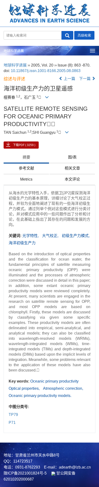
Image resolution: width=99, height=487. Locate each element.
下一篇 (85, 79)
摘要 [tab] (26, 157)
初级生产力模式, (76, 236)
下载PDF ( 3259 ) (24, 145)
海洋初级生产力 (22, 243)
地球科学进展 (14, 51)
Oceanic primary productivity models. (40, 396)
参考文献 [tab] (26, 168)
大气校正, (50, 236)
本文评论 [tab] (72, 179)
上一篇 (69, 79)
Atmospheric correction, (63, 388)
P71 (12, 422)
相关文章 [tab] (72, 168)
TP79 (13, 415)
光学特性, (31, 236)
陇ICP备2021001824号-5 (25, 473)
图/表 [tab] (72, 157)
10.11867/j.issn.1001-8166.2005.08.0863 (45, 71)
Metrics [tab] (26, 179)
